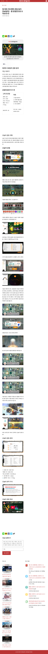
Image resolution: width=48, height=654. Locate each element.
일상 (5, 5)
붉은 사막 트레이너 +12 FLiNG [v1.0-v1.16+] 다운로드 (7, 590)
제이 (32, 569)
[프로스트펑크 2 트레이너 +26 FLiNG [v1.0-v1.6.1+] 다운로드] (7, 639)
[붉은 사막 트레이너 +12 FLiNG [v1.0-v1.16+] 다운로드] (7, 583)
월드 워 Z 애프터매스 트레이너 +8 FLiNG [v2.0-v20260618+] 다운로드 (37, 567)
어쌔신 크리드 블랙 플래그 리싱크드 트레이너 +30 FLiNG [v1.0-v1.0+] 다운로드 (7, 632)
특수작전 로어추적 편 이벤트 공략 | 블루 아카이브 (6, 575)
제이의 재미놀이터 (24, 1)
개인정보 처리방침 (29, 652)
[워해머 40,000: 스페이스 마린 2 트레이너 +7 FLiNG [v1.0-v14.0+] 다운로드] (7, 611)
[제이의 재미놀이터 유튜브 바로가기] (46, 1)
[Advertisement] (12, 25)
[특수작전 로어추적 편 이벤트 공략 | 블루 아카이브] (7, 569)
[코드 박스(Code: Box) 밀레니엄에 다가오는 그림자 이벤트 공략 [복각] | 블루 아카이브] (7, 597)
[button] (6, 1)
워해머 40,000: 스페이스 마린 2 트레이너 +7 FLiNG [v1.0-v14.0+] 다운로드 (7, 618)
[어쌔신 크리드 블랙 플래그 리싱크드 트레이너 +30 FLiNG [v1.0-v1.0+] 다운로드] (7, 625)
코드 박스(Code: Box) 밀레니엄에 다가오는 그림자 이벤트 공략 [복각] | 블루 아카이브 (7, 604)
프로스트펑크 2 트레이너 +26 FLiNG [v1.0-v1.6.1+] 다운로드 (6, 646)
